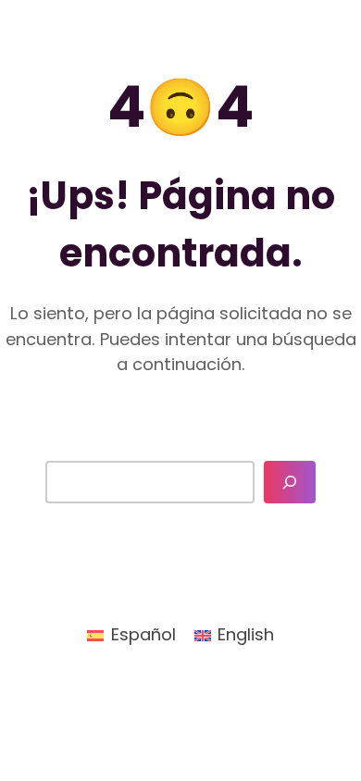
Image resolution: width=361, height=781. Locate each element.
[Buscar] (290, 482)
